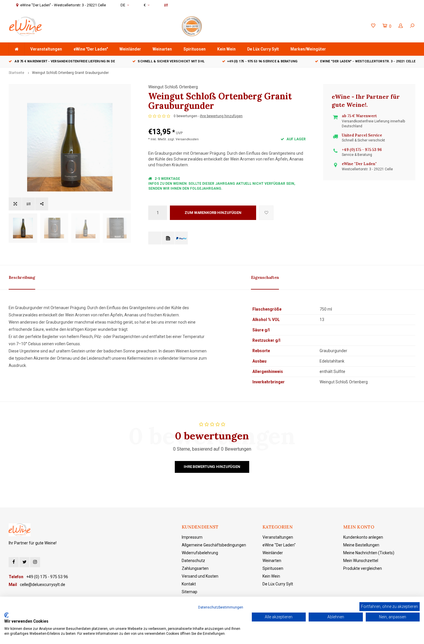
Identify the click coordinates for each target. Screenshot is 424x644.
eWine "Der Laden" (91, 49)
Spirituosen (194, 49)
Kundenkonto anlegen (363, 537)
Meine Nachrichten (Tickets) (368, 552)
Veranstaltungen (46, 49)
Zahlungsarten (195, 568)
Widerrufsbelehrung (200, 552)
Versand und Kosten (200, 576)
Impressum (192, 537)
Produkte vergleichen (362, 568)
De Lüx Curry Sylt (263, 49)
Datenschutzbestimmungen (220, 607)
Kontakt (189, 584)
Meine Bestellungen (361, 545)
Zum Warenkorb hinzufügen (213, 212)
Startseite (16, 73)
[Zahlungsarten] (154, 238)
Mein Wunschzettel (360, 560)
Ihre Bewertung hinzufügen (212, 466)
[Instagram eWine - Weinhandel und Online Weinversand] (35, 562)
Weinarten (162, 49)
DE (123, 5)
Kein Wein (226, 49)
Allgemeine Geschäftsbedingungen (214, 545)
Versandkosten (187, 139)
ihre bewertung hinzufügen (221, 116)
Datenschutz (193, 560)
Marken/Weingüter (308, 49)
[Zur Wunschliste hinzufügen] (266, 213)
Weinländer (130, 49)
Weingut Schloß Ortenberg (173, 86)
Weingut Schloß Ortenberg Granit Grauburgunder (70, 73)
